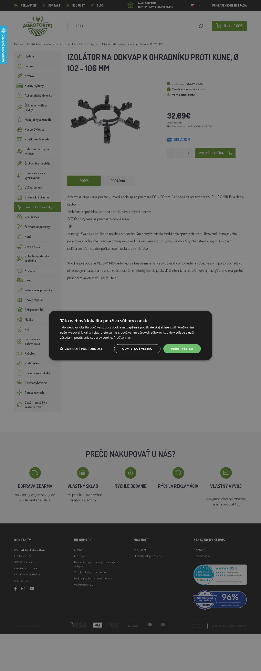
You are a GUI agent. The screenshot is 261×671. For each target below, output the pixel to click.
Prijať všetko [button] (182, 348)
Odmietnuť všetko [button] (137, 348)
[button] (81, 348)
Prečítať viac (122, 337)
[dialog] (130, 335)
